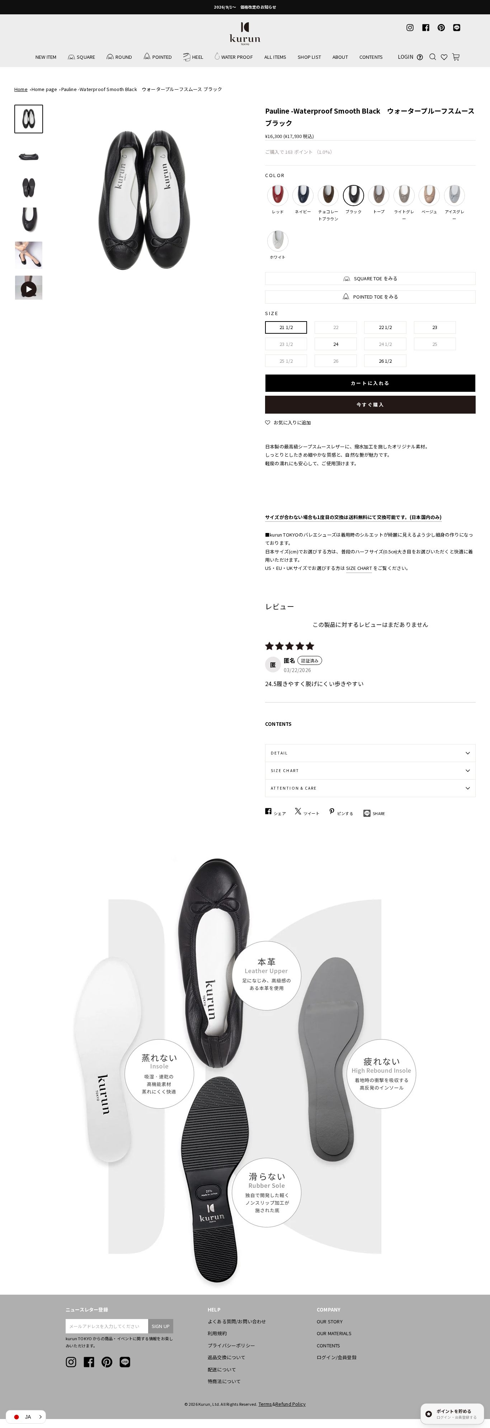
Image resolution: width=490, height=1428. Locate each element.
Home (21, 89)
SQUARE (86, 56)
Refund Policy (290, 1403)
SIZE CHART (359, 568)
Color (275, 175)
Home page (44, 89)
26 (335, 360)
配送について (222, 1369)
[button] (288, 423)
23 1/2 (286, 344)
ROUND (124, 56)
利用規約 (217, 1333)
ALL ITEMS (275, 56)
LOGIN (405, 56)
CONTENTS (371, 56)
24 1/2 (385, 344)
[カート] (455, 56)
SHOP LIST (309, 56)
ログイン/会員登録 (337, 1357)
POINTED (162, 56)
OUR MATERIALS (334, 1333)
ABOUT (340, 56)
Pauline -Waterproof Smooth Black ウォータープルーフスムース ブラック (141, 89)
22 (335, 327)
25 (434, 344)
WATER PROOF (237, 56)
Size (271, 313)
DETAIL (279, 753)
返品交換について (227, 1357)
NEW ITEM (46, 56)
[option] (245, 7)
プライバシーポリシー (231, 1345)
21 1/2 (286, 327)
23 (434, 327)
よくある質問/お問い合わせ (237, 1321)
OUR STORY (330, 1321)
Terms (265, 1403)
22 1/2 (385, 327)
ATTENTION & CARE (294, 788)
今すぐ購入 (371, 404)
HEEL (197, 56)
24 (335, 344)
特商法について (224, 1381)
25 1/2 (286, 360)
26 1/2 (385, 360)
